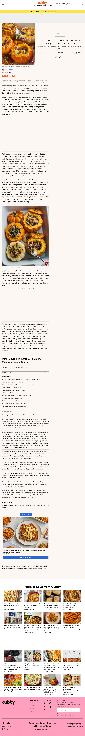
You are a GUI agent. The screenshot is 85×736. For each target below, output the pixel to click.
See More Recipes (25, 557)
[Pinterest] (6, 76)
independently (8, 80)
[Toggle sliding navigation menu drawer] (3, 4)
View (46, 373)
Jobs (3, 728)
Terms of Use (62, 715)
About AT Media (6, 726)
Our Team (32, 702)
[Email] (10, 76)
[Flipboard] (44, 710)
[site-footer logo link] (6, 723)
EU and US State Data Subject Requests (74, 725)
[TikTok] (50, 707)
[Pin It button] (32, 62)
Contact (32, 708)
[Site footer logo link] (8, 702)
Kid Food (60, 33)
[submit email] (78, 710)
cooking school (34, 91)
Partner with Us (6, 730)
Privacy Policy (70, 715)
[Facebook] (3, 76)
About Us (32, 705)
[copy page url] (13, 76)
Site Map (32, 711)
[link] (60, 36)
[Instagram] (50, 703)
